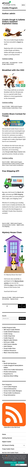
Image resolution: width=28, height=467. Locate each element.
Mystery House (14, 299)
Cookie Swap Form (9, 336)
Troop (20, 108)
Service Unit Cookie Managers (13, 391)
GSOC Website (8, 346)
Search (4, 316)
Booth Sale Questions (10, 363)
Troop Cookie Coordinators (16, 165)
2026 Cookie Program (16, 106)
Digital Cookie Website (10, 340)
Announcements (6, 163)
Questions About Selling (11, 376)
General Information (10, 388)
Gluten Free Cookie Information (13, 369)
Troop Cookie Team (8, 449)
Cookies (13, 224)
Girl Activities (5, 299)
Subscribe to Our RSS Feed (12, 427)
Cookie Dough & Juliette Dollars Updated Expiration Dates (13, 22)
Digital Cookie (6, 441)
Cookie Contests (6, 108)
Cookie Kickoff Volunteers (11, 331)
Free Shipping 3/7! (10, 171)
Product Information (10, 371)
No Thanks (21, 462)
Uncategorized (13, 62)
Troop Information (9, 395)
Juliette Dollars (10, 64)
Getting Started (7, 438)
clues (11, 285)
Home (4, 434)
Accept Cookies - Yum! (10, 462)
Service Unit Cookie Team (10, 452)
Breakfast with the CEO (13, 70)
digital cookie (20, 224)
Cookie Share (14, 108)
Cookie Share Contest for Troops (14, 115)
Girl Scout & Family (8, 445)
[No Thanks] (26, 460)
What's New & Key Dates (11, 352)
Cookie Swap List (9, 338)
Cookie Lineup (8, 334)
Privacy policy (14, 464)
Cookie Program (9, 8)
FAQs (3, 361)
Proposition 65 (8, 374)
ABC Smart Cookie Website (12, 329)
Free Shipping (5, 226)
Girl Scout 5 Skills (9, 342)
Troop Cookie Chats (10, 348)
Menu (23, 5)
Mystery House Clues (12, 232)
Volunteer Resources (10, 350)
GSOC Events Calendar (10, 344)
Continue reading (7, 58)
